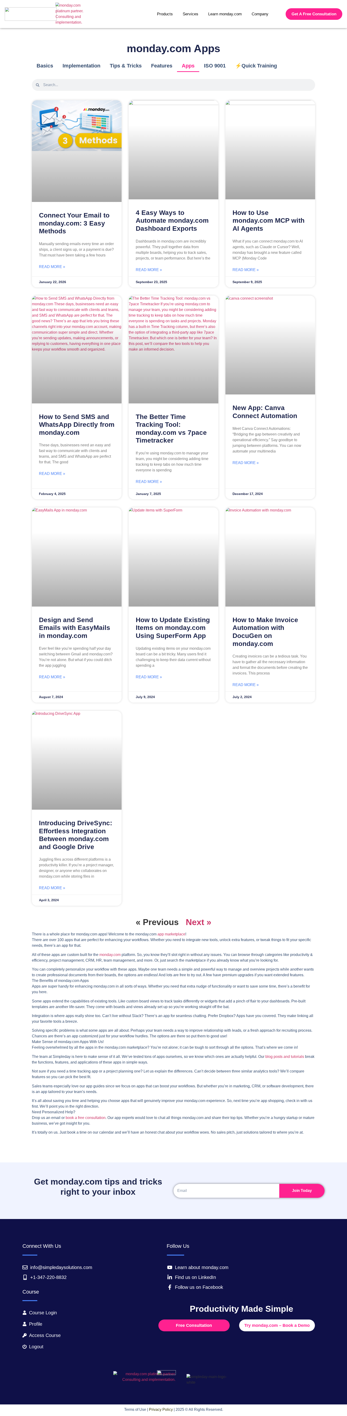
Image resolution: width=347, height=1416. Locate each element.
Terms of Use (135, 1410)
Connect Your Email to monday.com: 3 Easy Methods (74, 223)
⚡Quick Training (256, 66)
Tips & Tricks (126, 66)
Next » (198, 922)
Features (161, 66)
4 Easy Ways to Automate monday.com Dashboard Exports (172, 220)
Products (165, 14)
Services (190, 14)
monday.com (110, 955)
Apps (188, 66)
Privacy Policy (161, 1410)
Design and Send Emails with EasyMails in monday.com (74, 627)
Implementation (81, 66)
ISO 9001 (215, 66)
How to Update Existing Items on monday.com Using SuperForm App (173, 627)
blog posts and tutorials (284, 1057)
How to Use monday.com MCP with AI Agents (269, 220)
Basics (45, 66)
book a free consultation (86, 1118)
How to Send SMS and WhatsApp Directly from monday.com (76, 424)
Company (260, 14)
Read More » (52, 267)
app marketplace (171, 934)
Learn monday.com (225, 14)
